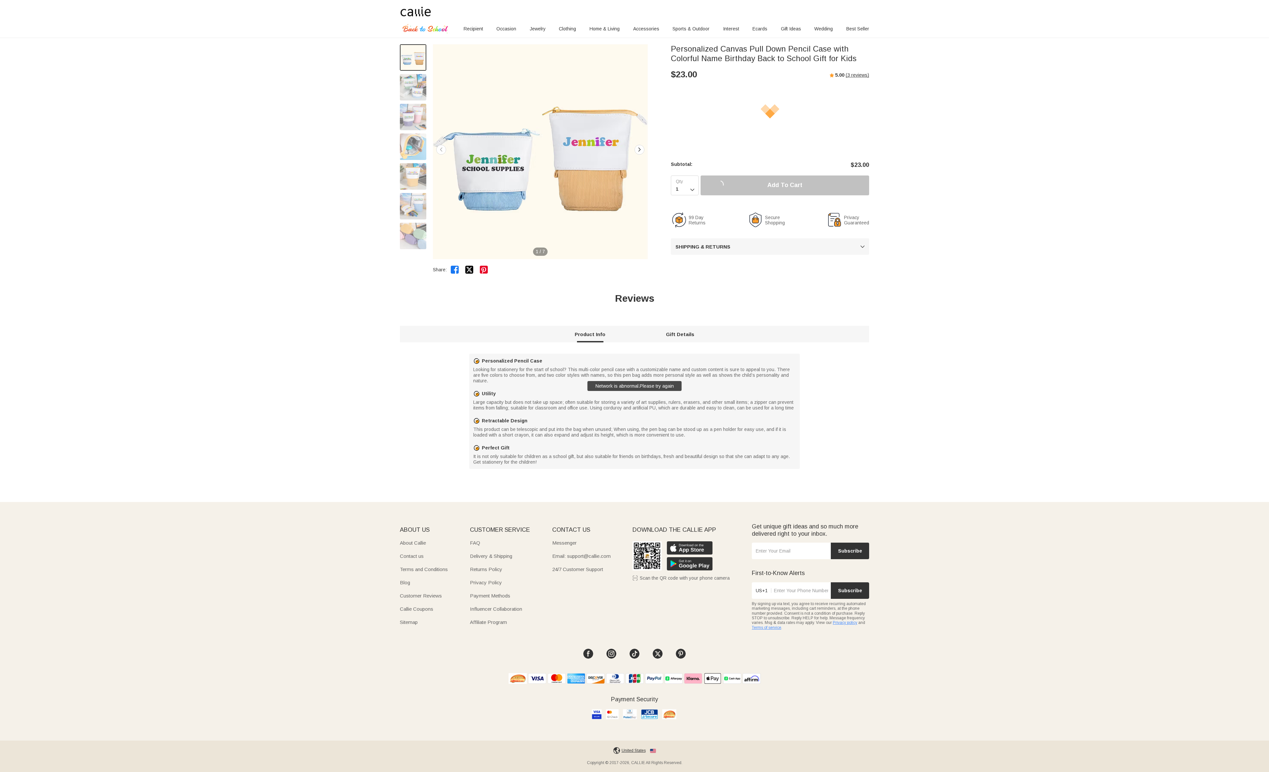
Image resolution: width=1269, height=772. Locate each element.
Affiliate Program (488, 622)
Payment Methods (490, 595)
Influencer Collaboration (496, 609)
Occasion (506, 28)
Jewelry (538, 28)
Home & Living (605, 28)
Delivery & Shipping (491, 556)
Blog (405, 582)
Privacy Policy (486, 582)
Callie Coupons (416, 609)
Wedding (823, 28)
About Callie (413, 543)
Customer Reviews (421, 595)
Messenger (564, 543)
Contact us (412, 556)
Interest (731, 28)
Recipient (473, 28)
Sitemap (409, 622)
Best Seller (857, 28)
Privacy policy (845, 622)
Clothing (567, 28)
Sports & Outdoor (691, 28)
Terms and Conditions (424, 569)
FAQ (475, 543)
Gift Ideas (791, 28)
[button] (639, 150)
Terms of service (766, 627)
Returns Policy (486, 569)
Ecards (759, 28)
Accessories (646, 28)
